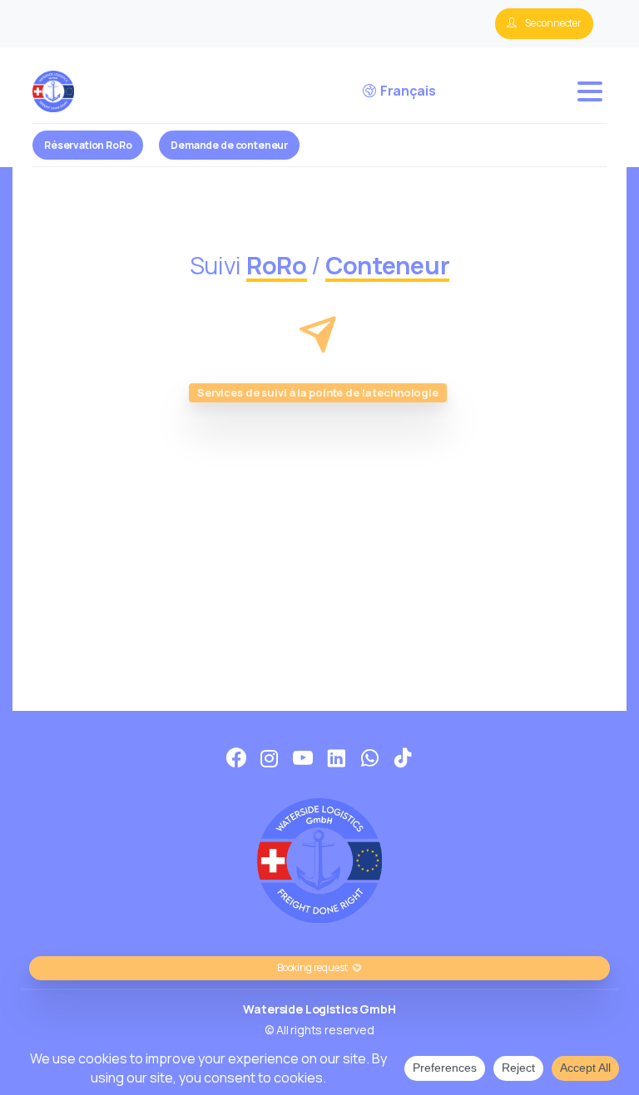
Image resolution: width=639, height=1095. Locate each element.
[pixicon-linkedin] (336, 758)
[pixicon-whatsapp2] (369, 758)
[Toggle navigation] (590, 91)
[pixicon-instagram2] (269, 758)
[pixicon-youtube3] (303, 758)
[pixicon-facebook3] (236, 758)
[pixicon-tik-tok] (402, 758)
